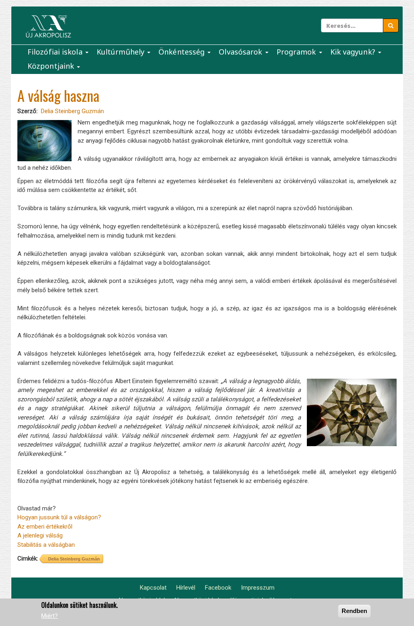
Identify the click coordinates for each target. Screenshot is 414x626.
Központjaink (51, 66)
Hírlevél (185, 587)
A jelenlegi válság (40, 535)
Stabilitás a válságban (46, 544)
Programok (297, 52)
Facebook (218, 587)
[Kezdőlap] (48, 26)
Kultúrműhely (121, 52)
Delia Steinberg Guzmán (72, 111)
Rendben (354, 610)
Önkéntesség (182, 52)
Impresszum (258, 587)
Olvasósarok (241, 52)
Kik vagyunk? (353, 52)
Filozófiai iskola (55, 52)
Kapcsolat (153, 587)
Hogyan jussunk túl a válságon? (59, 517)
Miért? (49, 616)
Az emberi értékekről (44, 526)
